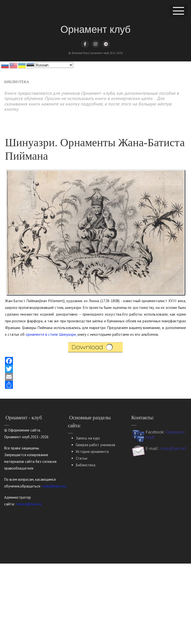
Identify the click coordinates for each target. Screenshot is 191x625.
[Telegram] (106, 44)
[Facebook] (85, 44)
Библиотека (85, 465)
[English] (13, 65)
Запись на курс (88, 438)
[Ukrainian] (22, 65)
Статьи (81, 458)
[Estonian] (30, 65)
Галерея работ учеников (95, 444)
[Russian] (5, 65)
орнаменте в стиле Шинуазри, (51, 334)
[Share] (95, 385)
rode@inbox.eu (54, 486)
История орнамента (92, 451)
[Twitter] (95, 369)
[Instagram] (95, 44)
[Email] (95, 377)
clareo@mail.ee (29, 504)
